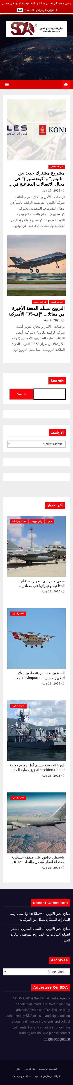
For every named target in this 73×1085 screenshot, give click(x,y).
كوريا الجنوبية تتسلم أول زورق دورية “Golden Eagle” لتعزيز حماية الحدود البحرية (37, 769)
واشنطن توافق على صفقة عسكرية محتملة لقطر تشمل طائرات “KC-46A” (38, 861)
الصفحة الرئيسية (48, 1068)
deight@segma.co (57, 1039)
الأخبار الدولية (18, 613)
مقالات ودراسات (19, 521)
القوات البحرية (18, 705)
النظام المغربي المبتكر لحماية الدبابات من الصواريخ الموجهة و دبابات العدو (40, 934)
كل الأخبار (29, 1068)
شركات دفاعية (56, 166)
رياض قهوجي (36, 521)
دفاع (17, 1068)
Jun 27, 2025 (51, 190)
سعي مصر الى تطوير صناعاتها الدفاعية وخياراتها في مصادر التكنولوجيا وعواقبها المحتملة (42, 585)
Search (57, 381)
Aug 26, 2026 (51, 591)
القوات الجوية (57, 302)
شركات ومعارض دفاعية (48, 1076)
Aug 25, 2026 (51, 867)
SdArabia (57, 42)
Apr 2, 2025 (52, 320)
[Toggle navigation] (7, 84)
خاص (49, 521)
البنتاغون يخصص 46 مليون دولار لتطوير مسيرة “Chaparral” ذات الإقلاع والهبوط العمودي (41, 677)
